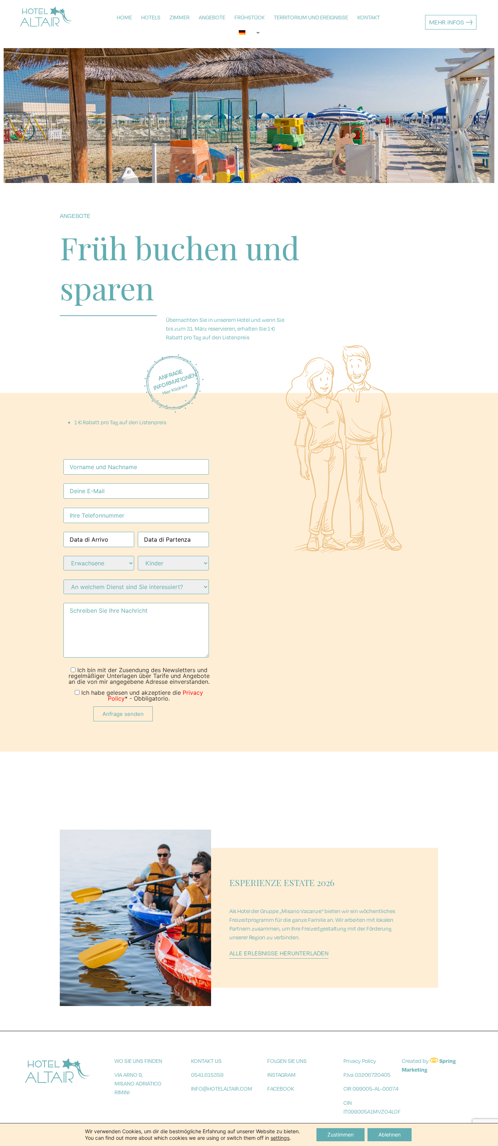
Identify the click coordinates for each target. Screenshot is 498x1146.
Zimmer (180, 17)
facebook (280, 1088)
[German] (245, 32)
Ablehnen (389, 1134)
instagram (281, 1074)
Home (124, 17)
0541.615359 (207, 1074)
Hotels (150, 17)
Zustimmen (340, 1134)
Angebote (212, 17)
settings (280, 1138)
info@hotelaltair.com (221, 1088)
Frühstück (249, 17)
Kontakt (368, 17)
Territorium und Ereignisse (311, 17)
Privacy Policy (359, 1060)
